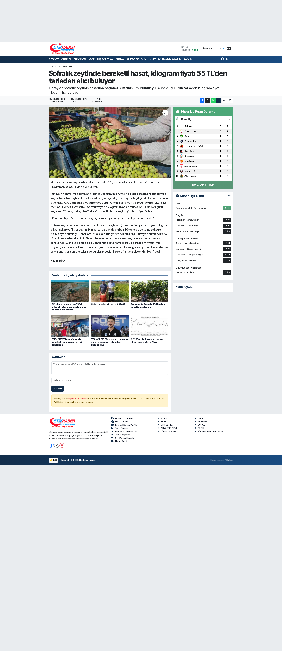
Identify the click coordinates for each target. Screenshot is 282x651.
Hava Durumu (121, 421)
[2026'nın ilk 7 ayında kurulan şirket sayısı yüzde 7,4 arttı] (149, 326)
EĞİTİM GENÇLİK (168, 431)
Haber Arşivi (121, 441)
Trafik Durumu (121, 428)
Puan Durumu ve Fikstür (126, 431)
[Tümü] (229, 287)
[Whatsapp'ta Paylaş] (213, 100)
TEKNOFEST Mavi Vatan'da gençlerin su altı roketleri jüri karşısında (67, 342)
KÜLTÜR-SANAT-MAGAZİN (165, 59)
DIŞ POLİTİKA (105, 59)
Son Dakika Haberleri (125, 438)
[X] (56, 445)
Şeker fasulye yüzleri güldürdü (108, 304)
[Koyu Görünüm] (227, 59)
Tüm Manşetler (122, 435)
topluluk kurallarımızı (78, 398)
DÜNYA (119, 59)
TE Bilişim (229, 460)
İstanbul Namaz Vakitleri (126, 425)
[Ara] (223, 59)
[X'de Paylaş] (207, 100)
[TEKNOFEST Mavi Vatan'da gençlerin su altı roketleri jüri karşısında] (70, 326)
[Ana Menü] (231, 59)
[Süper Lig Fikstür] (229, 196)
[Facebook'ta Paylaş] (202, 100)
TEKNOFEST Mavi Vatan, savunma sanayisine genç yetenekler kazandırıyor (109, 342)
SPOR (91, 59)
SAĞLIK (188, 59)
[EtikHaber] (62, 48)
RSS (55, 460)
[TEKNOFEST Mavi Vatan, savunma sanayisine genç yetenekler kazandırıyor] (110, 326)
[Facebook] (51, 445)
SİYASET (54, 59)
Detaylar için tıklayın (203, 185)
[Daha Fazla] (218, 100)
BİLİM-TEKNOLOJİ (136, 59)
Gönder (57, 388)
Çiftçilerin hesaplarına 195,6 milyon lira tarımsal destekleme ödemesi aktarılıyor (68, 307)
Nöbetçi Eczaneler (124, 418)
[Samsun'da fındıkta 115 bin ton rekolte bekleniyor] (149, 291)
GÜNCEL (66, 59)
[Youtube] (61, 445)
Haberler (53, 67)
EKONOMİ (80, 59)
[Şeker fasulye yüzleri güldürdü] (110, 291)
